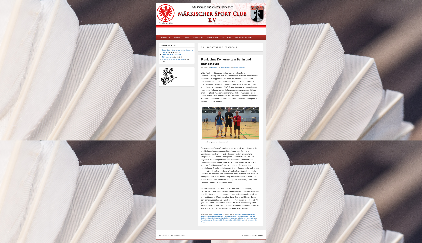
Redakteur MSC (226, 67)
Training (186, 37)
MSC (238, 220)
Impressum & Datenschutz (244, 37)
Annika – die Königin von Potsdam (173, 59)
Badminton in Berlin (234, 216)
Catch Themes (258, 235)
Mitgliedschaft (226, 37)
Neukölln (243, 220)
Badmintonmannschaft (231, 218)
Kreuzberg (208, 220)
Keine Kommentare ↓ (240, 67)
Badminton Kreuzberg (248, 216)
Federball (253, 218)
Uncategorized (217, 214)
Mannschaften (198, 37)
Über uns (177, 37)
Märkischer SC (217, 220)
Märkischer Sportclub (229, 220)
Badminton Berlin (221, 216)
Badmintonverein (244, 218)
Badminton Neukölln (207, 218)
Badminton (251, 214)
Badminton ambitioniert (208, 216)
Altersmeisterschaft (241, 214)
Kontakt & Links (212, 37)
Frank (203, 220)
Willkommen (165, 37)
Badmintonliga (218, 218)
